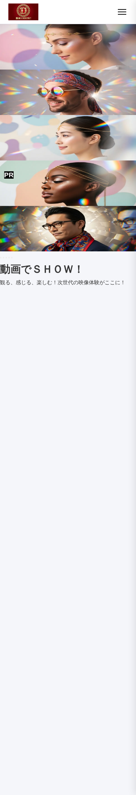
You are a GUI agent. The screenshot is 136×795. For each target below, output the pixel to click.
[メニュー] (122, 12)
